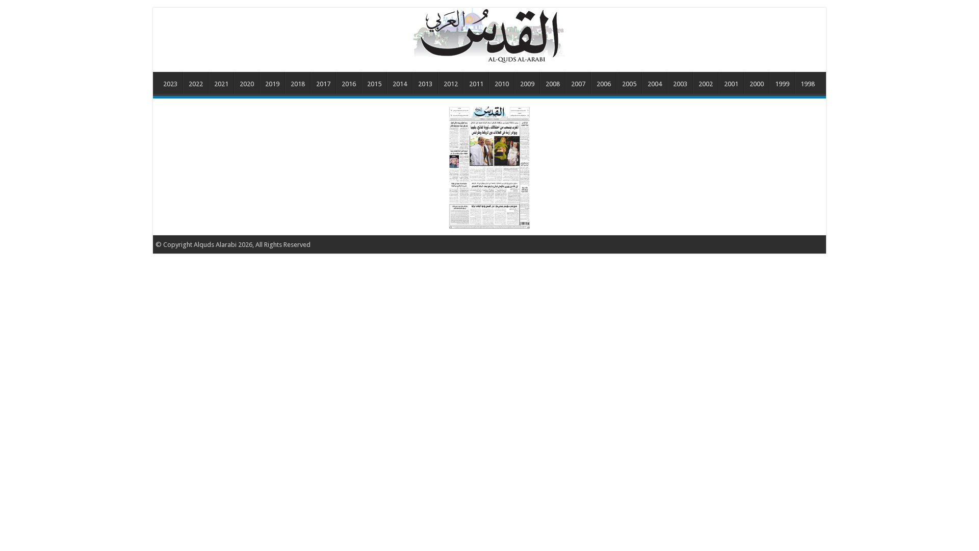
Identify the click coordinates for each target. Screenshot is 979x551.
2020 (247, 84)
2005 (629, 84)
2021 (221, 84)
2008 (553, 84)
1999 (782, 84)
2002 (706, 84)
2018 (298, 84)
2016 (349, 84)
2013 (425, 84)
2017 (323, 84)
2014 (400, 84)
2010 (502, 84)
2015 (374, 84)
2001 (731, 84)
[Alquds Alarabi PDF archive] (489, 35)
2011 (476, 84)
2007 (578, 84)
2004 (655, 84)
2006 (604, 84)
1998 (808, 84)
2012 (451, 84)
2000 (757, 84)
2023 (170, 84)
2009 (527, 84)
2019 (272, 84)
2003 (680, 84)
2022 (196, 84)
